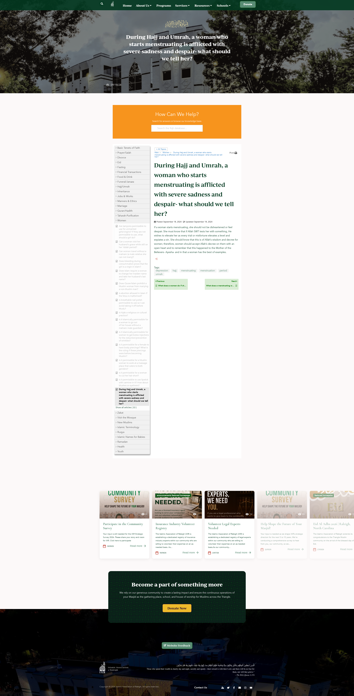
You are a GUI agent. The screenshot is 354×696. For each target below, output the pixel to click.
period (223, 270)
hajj (174, 270)
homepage (185, 495)
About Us (143, 5)
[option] (124, 525)
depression (162, 270)
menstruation (207, 270)
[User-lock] (222, 687)
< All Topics (161, 149)
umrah (159, 274)
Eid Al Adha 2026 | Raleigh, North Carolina (331, 526)
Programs (163, 5)
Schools (223, 5)
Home (127, 5)
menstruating (188, 270)
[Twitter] (228, 687)
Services (181, 5)
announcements (164, 495)
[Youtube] (250, 687)
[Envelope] (239, 687)
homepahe (328, 495)
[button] (102, 4)
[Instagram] (245, 687)
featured (175, 495)
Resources (202, 5)
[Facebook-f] (233, 687)
